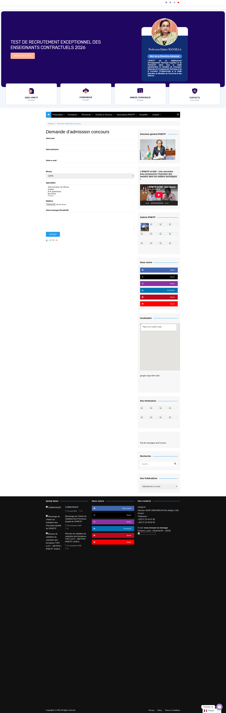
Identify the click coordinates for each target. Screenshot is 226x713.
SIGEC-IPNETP (31, 97)
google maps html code (149, 376)
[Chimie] (90, 196)
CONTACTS (195, 97)
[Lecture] (143, 203)
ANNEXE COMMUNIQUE (140, 97)
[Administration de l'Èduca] (90, 187)
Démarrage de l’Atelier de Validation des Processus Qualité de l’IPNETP (76, 519)
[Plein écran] (175, 203)
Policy (159, 710)
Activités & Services (103, 115)
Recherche (86, 115)
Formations (72, 115)
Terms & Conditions (172, 710)
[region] (113, 58)
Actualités (143, 115)
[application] (159, 194)
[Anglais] (90, 189)
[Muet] (171, 203)
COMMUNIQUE (85, 97)
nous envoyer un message (156, 528)
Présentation (57, 115)
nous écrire (194, 100)
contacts (155, 115)
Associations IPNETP (126, 115)
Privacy (151, 710)
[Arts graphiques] (90, 191)
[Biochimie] (90, 194)
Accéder (31, 100)
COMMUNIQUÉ (71, 507)
